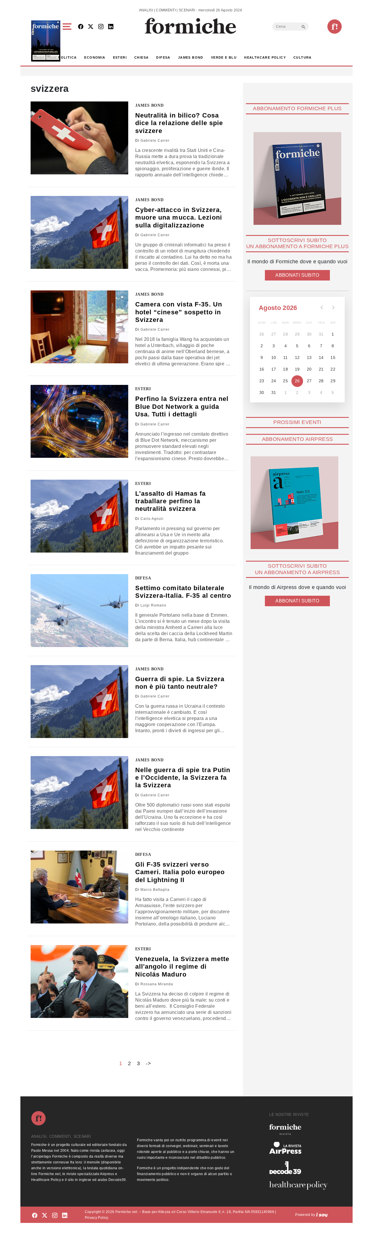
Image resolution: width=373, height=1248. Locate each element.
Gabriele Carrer (155, 141)
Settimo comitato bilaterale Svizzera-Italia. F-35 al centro (183, 591)
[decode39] (300, 1167)
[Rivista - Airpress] (300, 1148)
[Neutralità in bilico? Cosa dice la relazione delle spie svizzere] (79, 137)
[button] (68, 41)
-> (148, 1063)
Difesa (163, 57)
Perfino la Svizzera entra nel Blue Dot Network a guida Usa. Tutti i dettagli (182, 406)
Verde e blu (224, 57)
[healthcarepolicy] (300, 1185)
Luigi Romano (153, 605)
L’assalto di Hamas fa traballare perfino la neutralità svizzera (170, 501)
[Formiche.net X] (91, 27)
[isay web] (322, 1215)
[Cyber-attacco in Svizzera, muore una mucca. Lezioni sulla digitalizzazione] (79, 232)
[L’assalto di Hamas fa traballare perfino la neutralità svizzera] (79, 516)
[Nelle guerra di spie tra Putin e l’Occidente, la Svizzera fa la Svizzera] (79, 792)
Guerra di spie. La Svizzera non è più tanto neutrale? (180, 682)
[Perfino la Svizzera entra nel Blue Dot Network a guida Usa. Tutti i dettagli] (79, 421)
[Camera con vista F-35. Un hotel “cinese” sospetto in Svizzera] (79, 326)
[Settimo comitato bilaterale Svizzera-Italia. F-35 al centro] (79, 610)
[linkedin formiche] (65, 1216)
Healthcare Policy (265, 57)
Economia (94, 57)
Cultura (302, 57)
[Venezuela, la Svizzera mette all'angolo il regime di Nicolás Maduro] (79, 981)
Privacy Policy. (97, 1218)
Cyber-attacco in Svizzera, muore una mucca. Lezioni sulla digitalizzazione (178, 217)
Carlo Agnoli (151, 519)
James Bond (190, 57)
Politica (67, 57)
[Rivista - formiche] (300, 1129)
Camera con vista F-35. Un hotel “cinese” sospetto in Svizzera (178, 312)
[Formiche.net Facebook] (81, 27)
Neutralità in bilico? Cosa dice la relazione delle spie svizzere (179, 123)
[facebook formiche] (35, 1216)
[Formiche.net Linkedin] (111, 27)
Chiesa (141, 57)
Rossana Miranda (156, 984)
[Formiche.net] (334, 26)
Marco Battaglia (155, 890)
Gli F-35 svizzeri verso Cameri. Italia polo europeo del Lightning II (180, 872)
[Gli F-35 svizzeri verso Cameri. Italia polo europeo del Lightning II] (79, 887)
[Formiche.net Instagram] (101, 27)
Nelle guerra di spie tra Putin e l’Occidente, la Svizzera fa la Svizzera (183, 777)
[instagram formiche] (55, 1216)
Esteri (120, 57)
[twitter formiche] (45, 1216)
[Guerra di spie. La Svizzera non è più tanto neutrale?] (79, 701)
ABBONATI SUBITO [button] (297, 275)
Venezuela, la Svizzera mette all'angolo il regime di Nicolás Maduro (182, 966)
